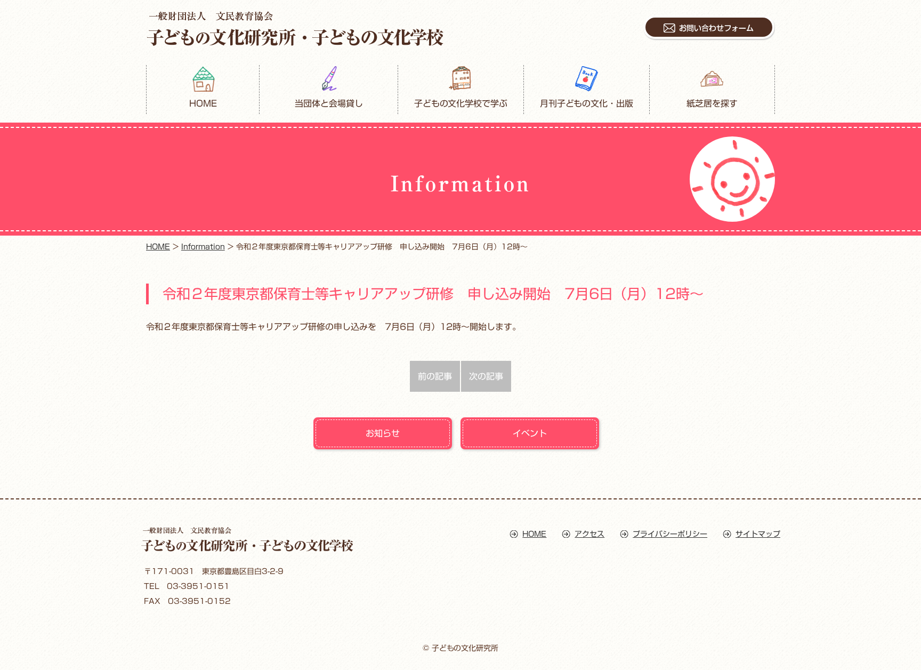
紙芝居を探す (712, 103)
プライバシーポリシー (670, 534)
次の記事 (486, 376)
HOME (203, 103)
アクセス (589, 534)
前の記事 (435, 376)
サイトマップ (758, 534)
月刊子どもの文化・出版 (587, 103)
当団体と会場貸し (329, 103)
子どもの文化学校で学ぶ (461, 103)
